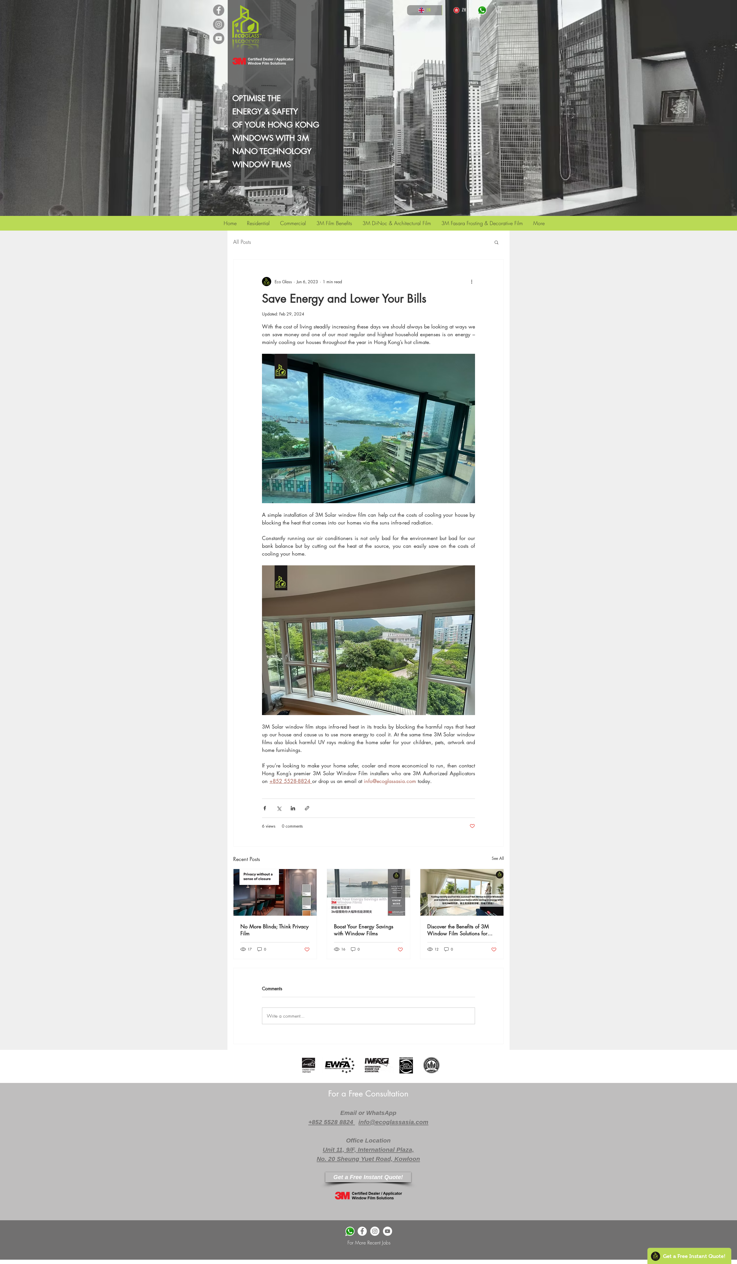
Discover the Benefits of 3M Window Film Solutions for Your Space (458, 930)
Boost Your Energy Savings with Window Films (363, 930)
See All (498, 858)
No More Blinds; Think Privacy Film (274, 930)
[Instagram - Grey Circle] (218, 24)
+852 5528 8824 (331, 1122)
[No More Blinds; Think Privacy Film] (275, 892)
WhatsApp (381, 1112)
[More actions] (471, 281)
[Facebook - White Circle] (362, 1231)
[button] (498, 9)
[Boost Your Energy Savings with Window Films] (368, 892)
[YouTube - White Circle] (387, 1231)
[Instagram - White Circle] (374, 1231)
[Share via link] (307, 808)
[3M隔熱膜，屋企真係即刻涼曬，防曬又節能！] (462, 892)
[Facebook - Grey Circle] (218, 10)
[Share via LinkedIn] (293, 808)
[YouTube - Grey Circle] (218, 38)
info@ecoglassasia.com (393, 1122)
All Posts (242, 241)
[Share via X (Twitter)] (279, 808)
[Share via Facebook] (264, 808)
